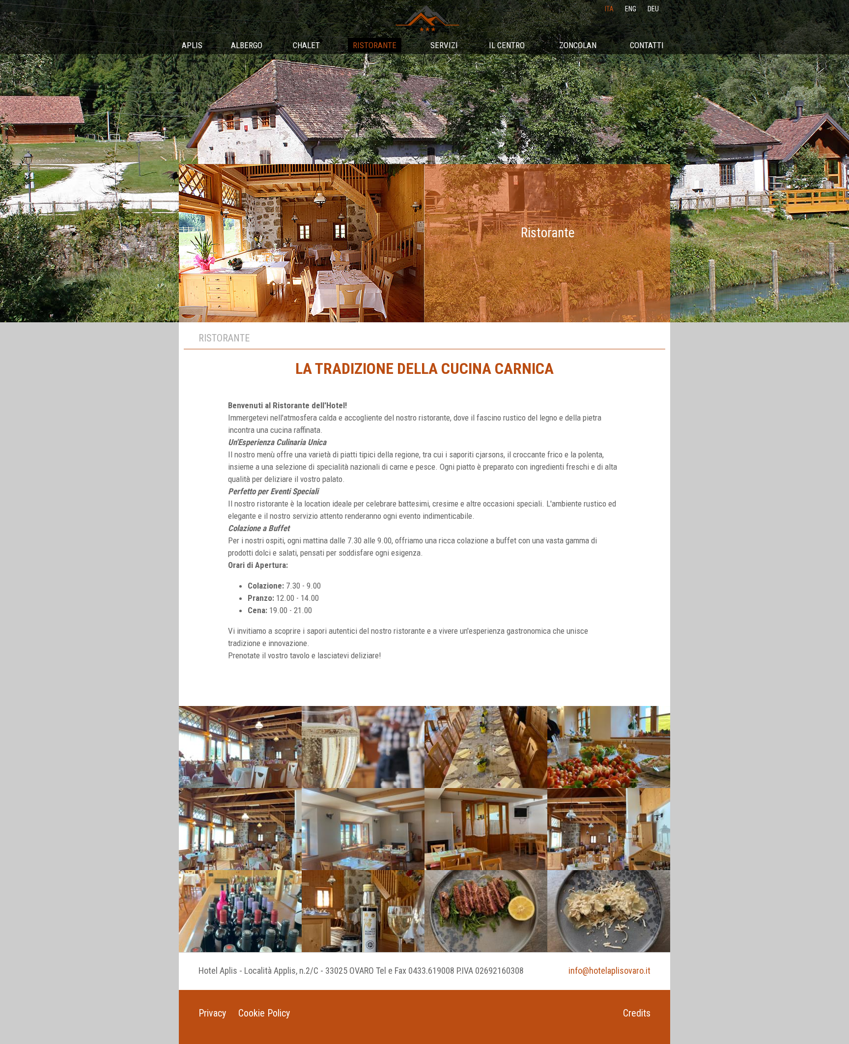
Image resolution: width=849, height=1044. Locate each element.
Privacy (212, 1013)
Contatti (647, 45)
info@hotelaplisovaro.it (609, 970)
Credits (637, 1013)
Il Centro (507, 45)
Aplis (192, 45)
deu (653, 9)
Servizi (444, 45)
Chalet (306, 45)
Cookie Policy (264, 1013)
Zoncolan (577, 45)
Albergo (246, 45)
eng (630, 9)
